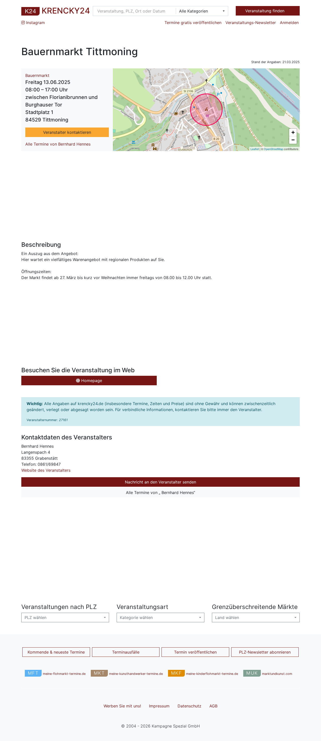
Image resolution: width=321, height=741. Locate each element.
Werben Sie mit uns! (122, 705)
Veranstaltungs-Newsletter (250, 22)
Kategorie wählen (136, 617)
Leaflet (255, 149)
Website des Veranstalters (45, 470)
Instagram (35, 22)
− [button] (293, 140)
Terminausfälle (125, 652)
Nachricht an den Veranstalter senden (160, 481)
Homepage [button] (91, 380)
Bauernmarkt (37, 75)
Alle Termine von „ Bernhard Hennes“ (160, 492)
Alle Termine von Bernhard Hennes (58, 144)
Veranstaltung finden (265, 10)
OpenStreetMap (273, 149)
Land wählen (227, 617)
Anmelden (289, 22)
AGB (213, 705)
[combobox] (200, 11)
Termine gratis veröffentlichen (193, 22)
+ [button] (293, 132)
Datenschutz (189, 705)
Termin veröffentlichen (195, 652)
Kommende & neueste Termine (56, 652)
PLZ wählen (35, 617)
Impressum (159, 705)
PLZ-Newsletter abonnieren (265, 652)
